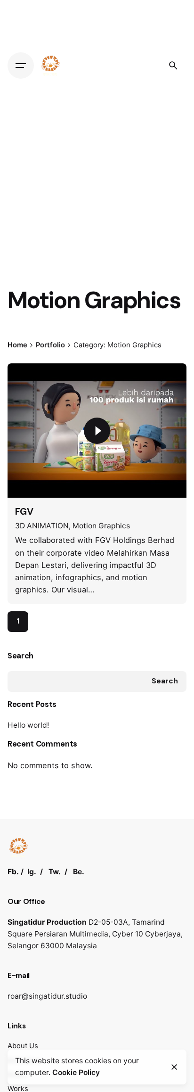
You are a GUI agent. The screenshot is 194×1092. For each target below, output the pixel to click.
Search (20, 656)
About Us (23, 1046)
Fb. (13, 871)
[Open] (28, 382)
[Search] (173, 65)
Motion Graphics (101, 525)
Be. (78, 871)
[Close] (174, 1067)
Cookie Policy (76, 1072)
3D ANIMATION (42, 525)
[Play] (97, 431)
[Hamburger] (21, 65)
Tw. (54, 871)
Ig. (31, 871)
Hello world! (28, 725)
